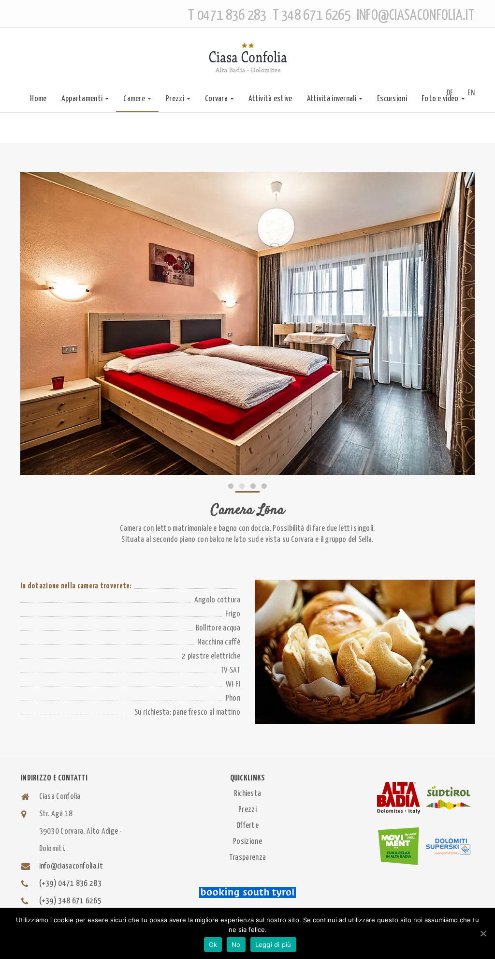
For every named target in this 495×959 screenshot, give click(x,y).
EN (471, 93)
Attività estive (270, 99)
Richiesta (248, 794)
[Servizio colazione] (365, 651)
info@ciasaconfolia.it (71, 866)
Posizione (247, 842)
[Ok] (483, 933)
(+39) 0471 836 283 (70, 884)
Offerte (247, 826)
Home (38, 99)
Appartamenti (82, 99)
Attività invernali (331, 99)
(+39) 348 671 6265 (70, 901)
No (236, 944)
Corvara (216, 99)
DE (450, 93)
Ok (213, 944)
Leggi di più (273, 944)
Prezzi (175, 99)
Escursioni (392, 99)
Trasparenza (247, 858)
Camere (134, 99)
